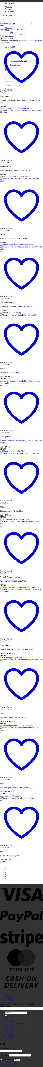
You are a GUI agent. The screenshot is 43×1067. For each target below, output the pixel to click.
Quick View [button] (4, 92)
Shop (8, 24)
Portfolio (8, 1026)
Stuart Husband (6, 15)
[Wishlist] (1, 45)
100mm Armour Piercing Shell (11, 511)
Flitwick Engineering (17, 1024)
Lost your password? (8, 1064)
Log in (17, 1060)
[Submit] (10, 26)
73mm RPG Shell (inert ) (9, 373)
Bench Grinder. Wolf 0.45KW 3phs (13, 581)
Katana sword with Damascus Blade (13, 239)
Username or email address (11, 1049)
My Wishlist (9, 11)
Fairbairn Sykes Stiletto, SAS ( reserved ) (15, 788)
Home (2, 24)
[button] (2, 26)
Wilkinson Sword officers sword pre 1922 (16, 170)
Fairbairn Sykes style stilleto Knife (13, 717)
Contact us (9, 9)
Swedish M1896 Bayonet (9, 856)
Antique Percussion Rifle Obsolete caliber (16, 307)
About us (8, 7)
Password (4, 1055)
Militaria (13, 32)
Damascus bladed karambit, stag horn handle (17, 649)
